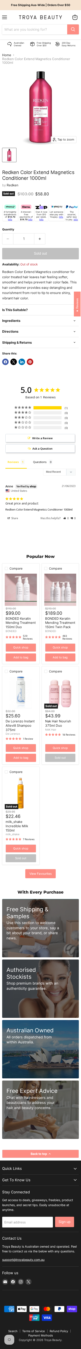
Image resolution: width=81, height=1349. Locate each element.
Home (6, 55)
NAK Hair (50, 729)
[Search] (73, 29)
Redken (12, 185)
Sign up (65, 1222)
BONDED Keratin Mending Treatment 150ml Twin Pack (60, 622)
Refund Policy (59, 1331)
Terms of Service (33, 1331)
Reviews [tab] (13, 462)
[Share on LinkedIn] (22, 362)
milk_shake (12, 834)
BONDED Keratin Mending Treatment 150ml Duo (21, 622)
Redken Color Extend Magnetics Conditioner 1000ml (39, 509)
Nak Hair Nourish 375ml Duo (58, 723)
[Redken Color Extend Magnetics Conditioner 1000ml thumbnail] (9, 155)
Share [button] (14, 518)
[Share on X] (13, 362)
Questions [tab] (40, 462)
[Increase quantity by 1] (39, 238)
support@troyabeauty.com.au (23, 1259)
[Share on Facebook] (5, 362)
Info (10, 219)
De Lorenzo (13, 733)
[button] (66, 518)
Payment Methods (40, 1335)
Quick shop (20, 647)
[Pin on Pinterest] (30, 362)
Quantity (8, 229)
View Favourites (40, 873)
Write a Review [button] (42, 438)
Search (12, 1331)
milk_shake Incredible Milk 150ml (17, 826)
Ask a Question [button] (42, 448)
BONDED (11, 631)
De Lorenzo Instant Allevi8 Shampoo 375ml (20, 725)
